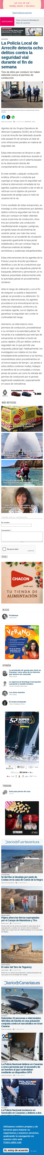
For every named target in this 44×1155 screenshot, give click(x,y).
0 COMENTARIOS (20, 121)
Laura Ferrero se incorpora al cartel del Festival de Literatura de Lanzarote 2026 (21, 507)
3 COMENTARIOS (16, 923)
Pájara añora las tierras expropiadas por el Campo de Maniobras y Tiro (20, 919)
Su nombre (5, 522)
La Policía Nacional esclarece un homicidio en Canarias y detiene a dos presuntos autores (21, 1113)
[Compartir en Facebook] (4, 118)
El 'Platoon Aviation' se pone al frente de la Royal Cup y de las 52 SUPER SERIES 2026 (21, 453)
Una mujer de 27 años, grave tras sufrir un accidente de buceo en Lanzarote (19, 426)
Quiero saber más (12, 1142)
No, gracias (33, 1151)
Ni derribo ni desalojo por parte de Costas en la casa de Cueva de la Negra (22, 878)
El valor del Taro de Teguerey (16, 967)
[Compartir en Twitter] (8, 118)
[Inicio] (22, 13)
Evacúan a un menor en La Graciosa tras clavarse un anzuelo (21, 481)
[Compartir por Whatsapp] (13, 118)
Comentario (6, 530)
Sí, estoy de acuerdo (16, 1150)
